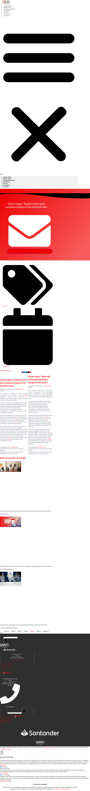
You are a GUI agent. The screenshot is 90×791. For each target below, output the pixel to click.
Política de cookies (6, 667)
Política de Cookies (49, 747)
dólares (9, 437)
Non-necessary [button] (4, 773)
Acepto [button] (9, 749)
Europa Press (19, 389)
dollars (49, 439)
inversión (16, 418)
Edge (60, 789)
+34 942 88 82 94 (17, 660)
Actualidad (6, 15)
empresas (25, 395)
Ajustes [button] (3, 749)
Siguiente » (46, 631)
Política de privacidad (7, 664)
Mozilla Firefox (66, 789)
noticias (5, 306)
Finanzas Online (7, 178)
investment (47, 418)
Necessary (4, 767)
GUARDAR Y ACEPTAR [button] (5, 781)
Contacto (3, 669)
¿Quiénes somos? (7, 177)
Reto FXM (5, 183)
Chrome (56, 789)
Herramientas (6, 182)
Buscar (5, 636)
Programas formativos (9, 180)
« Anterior (6, 631)
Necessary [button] (3, 765)
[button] (39, 96)
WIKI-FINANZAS (6, 185)
